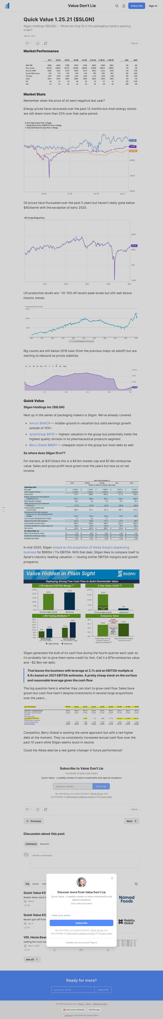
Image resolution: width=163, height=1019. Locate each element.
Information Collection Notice (81, 933)
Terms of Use (97, 930)
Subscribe (81, 922)
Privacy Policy (105, 933)
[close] (112, 878)
